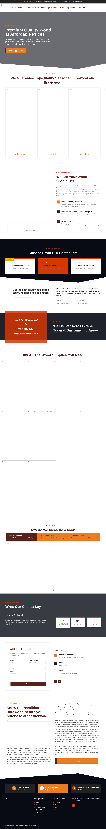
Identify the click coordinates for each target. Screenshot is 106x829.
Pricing (62, 8)
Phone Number (33, 660)
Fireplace (84, 154)
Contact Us (82, 8)
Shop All (21, 8)
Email (11, 666)
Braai (53, 154)
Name (12, 660)
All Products (21, 154)
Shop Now (19, 272)
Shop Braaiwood (33, 8)
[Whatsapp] (59, 681)
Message (13, 671)
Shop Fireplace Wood (49, 8)
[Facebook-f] (73, 805)
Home (13, 8)
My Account (71, 8)
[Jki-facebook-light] (55, 681)
